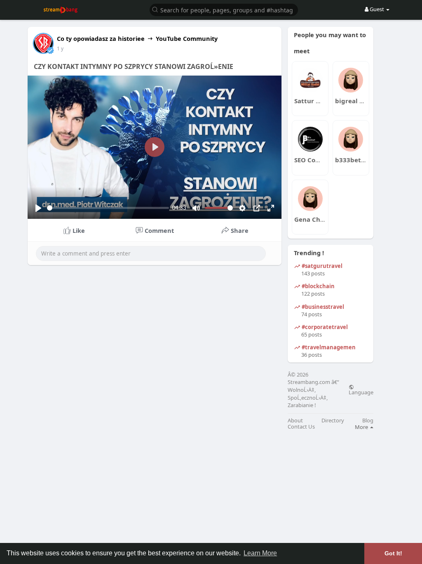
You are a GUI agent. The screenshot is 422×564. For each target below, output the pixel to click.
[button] (224, 9)
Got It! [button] (393, 553)
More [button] (362, 427)
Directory (332, 420)
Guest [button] (376, 9)
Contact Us (301, 426)
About (295, 420)
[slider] (108, 208)
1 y (60, 48)
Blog (367, 420)
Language (361, 392)
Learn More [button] (260, 553)
